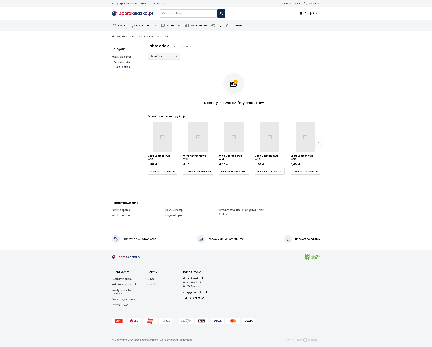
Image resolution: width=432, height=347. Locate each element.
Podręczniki (173, 25)
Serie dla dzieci (122, 62)
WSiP (150, 159)
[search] (221, 13)
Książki (122, 25)
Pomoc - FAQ (148, 3)
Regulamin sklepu (122, 279)
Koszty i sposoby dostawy (125, 3)
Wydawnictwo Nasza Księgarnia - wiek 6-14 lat (241, 212)
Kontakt (161, 3)
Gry (219, 25)
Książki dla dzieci (146, 25)
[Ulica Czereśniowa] (162, 137)
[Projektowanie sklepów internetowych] (301, 339)
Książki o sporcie (121, 210)
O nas (150, 279)
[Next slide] (319, 142)
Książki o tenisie (121, 215)
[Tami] (132, 13)
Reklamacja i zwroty (123, 299)
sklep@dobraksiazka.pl (197, 292)
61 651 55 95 (314, 3)
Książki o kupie (173, 215)
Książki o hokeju (174, 210)
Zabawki (236, 25)
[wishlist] (171, 146)
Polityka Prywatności (124, 284)
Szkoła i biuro (199, 25)
